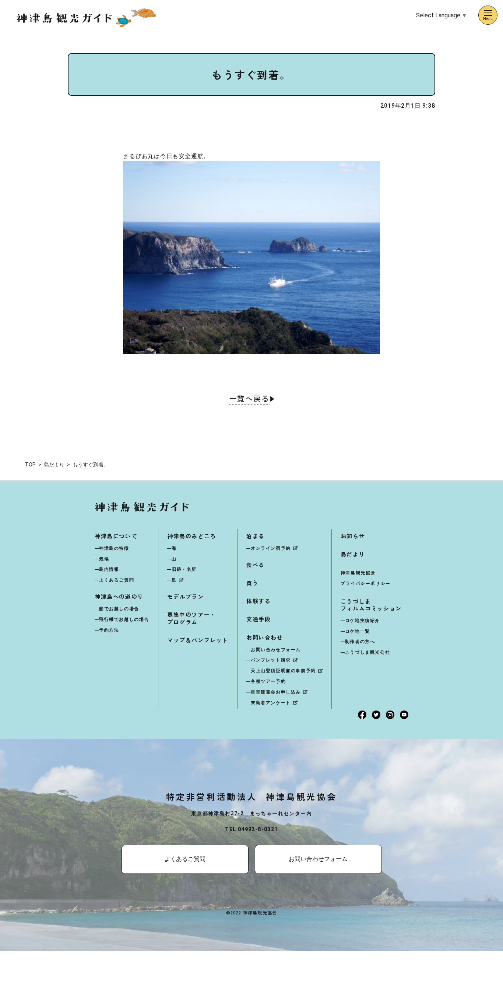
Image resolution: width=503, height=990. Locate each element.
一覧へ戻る (249, 399)
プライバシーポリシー (366, 583)
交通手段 (258, 619)
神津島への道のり (119, 596)
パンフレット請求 (271, 660)
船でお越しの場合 (119, 608)
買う (252, 583)
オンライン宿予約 (271, 548)
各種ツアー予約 (268, 681)
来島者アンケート (271, 702)
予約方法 (109, 630)
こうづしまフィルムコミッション (371, 604)
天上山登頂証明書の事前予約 (283, 670)
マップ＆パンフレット (197, 640)
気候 (104, 559)
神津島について (116, 536)
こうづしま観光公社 (367, 652)
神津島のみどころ (191, 536)
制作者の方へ (360, 641)
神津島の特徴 (114, 548)
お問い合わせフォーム (276, 649)
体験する (258, 601)
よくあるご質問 (116, 580)
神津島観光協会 (358, 572)
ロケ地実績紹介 (362, 620)
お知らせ (353, 536)
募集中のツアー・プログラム (191, 618)
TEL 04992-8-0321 (251, 829)
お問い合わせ (264, 637)
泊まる (255, 536)
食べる (255, 565)
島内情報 (109, 569)
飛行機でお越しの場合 (124, 619)
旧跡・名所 (184, 569)
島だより (353, 554)
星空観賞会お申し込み (276, 692)
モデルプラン (185, 596)
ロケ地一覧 (357, 631)
